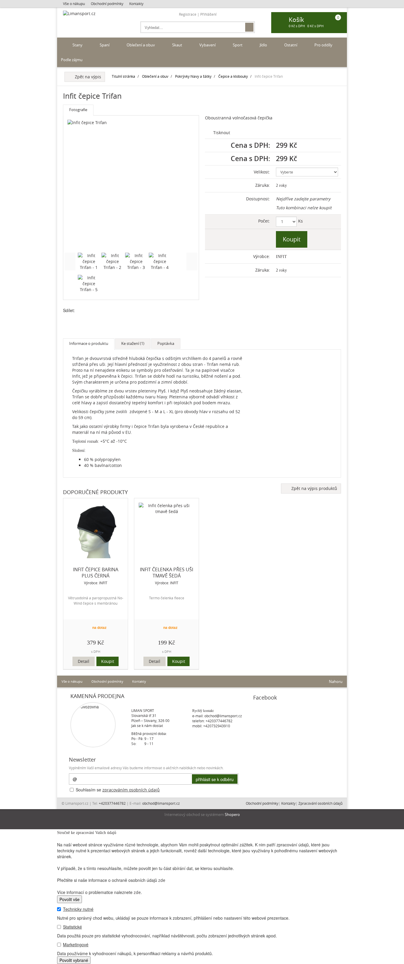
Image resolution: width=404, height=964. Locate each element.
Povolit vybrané (73, 960)
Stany (77, 45)
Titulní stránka (123, 76)
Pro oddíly (323, 45)
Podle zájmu (72, 59)
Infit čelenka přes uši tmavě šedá (166, 573)
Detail (83, 661)
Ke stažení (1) (132, 343)
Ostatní (291, 45)
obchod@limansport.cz (223, 715)
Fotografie (78, 109)
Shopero (232, 814)
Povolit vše (69, 899)
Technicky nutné (78, 909)
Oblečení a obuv (141, 45)
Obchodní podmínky (107, 3)
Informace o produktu (88, 343)
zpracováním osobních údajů (131, 790)
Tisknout (221, 132)
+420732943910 (216, 725)
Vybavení (207, 45)
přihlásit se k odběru (215, 779)
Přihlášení (208, 14)
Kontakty (136, 3)
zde (161, 880)
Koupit (107, 661)
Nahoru (335, 681)
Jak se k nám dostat (147, 725)
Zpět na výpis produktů (313, 488)
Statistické (72, 927)
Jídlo (264, 45)
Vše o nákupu (74, 3)
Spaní (105, 45)
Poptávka (165, 343)
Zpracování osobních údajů (320, 803)
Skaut (177, 45)
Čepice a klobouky (233, 76)
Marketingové (75, 944)
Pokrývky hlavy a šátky (193, 76)
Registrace (187, 14)
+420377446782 (219, 720)
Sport (238, 45)
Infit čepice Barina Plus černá (95, 573)
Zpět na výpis (86, 76)
